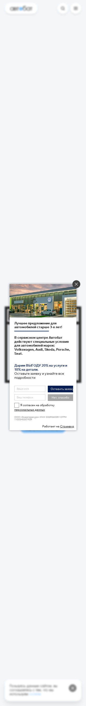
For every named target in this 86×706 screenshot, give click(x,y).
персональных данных (29, 409)
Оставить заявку (62, 389)
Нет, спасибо (60, 397)
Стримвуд (67, 426)
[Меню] (75, 8)
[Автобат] (21, 8)
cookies (35, 694)
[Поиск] (62, 8)
